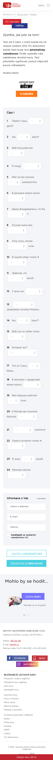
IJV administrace (11, 737)
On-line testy (22, 14)
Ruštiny (33, 14)
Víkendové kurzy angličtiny (15, 682)
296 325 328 (15, 641)
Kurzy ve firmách (11, 698)
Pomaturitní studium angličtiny (17, 678)
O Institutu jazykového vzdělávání (18, 715)
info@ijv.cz (14, 644)
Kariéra (7, 719)
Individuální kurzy (11, 690)
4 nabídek (26, 93)
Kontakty (7, 726)
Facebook (19, 658)
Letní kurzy (8, 686)
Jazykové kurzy (10, 695)
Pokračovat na (27, 563)
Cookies (7, 733)
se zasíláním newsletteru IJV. (23, 536)
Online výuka (9, 702)
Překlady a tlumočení (13, 710)
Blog (42, 658)
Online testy (9, 722)
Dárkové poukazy (11, 706)
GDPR (6, 730)
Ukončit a (26, 553)
